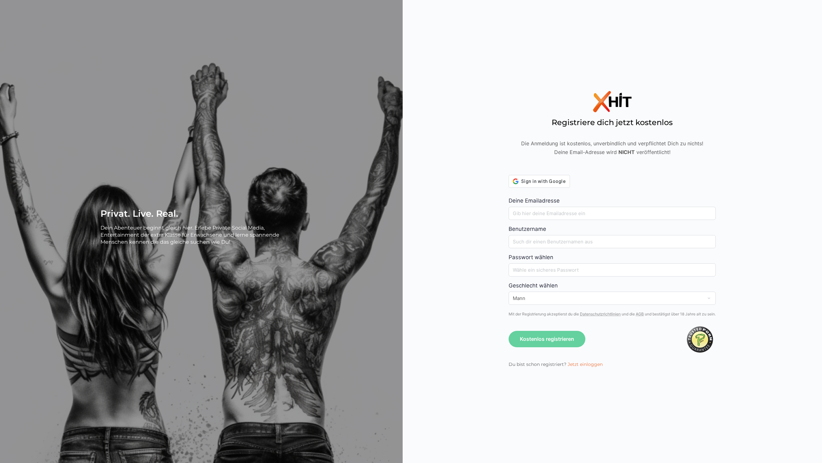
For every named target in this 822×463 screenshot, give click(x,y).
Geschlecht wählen (533, 285)
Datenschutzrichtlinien (600, 314)
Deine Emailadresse (534, 200)
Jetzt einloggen (585, 364)
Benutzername (527, 229)
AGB (640, 314)
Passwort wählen (531, 257)
